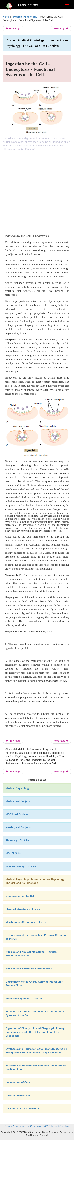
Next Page (60, 28)
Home (6, 16)
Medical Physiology (25, 16)
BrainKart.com (28, 5)
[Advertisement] (37, 189)
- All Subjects (15, 853)
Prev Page (14, 28)
